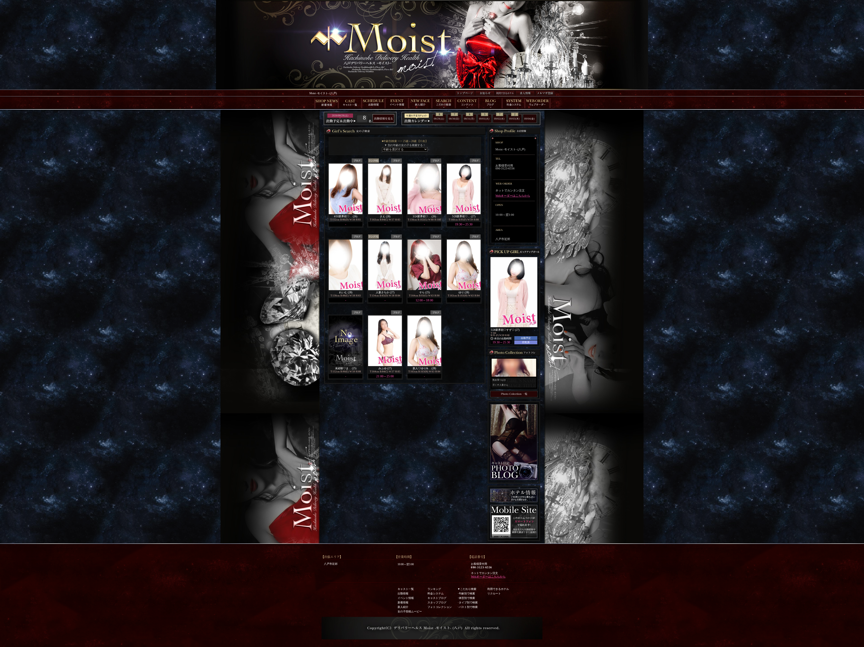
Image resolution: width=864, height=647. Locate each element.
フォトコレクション (440, 607)
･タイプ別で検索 (467, 602)
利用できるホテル (498, 589)
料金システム (436, 593)
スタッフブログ (437, 602)
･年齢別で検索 (466, 593)
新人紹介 (403, 607)
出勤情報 (403, 593)
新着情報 (403, 602)
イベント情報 (406, 598)
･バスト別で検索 (467, 607)
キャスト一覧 (406, 589)
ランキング (434, 589)
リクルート (494, 593)
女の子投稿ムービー (410, 611)
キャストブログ (437, 598)
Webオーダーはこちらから (512, 195)
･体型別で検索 (466, 598)
